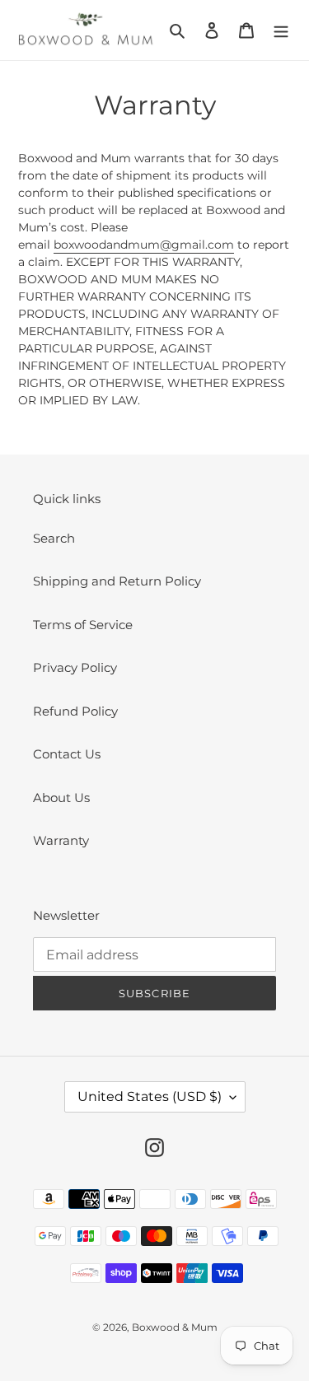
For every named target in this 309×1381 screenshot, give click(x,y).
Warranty (61, 840)
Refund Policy (75, 711)
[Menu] (281, 30)
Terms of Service (83, 624)
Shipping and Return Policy (117, 581)
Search (54, 538)
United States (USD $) (149, 1096)
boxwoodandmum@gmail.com (144, 244)
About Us (61, 797)
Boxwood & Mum (175, 1327)
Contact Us (67, 754)
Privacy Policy (75, 667)
